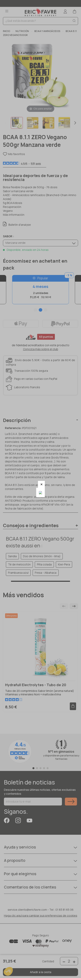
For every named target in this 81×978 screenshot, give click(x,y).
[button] (41, 484)
